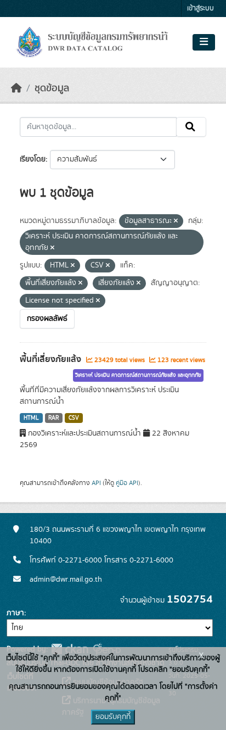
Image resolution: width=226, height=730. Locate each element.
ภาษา (15, 613)
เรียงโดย (33, 159)
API (96, 483)
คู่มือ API (127, 483)
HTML (31, 418)
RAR (53, 418)
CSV (74, 418)
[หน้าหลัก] (16, 88)
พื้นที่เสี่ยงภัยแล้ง (51, 359)
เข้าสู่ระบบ (200, 8)
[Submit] (191, 127)
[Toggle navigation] (204, 42)
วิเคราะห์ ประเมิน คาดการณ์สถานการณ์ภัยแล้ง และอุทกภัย (138, 375)
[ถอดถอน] (176, 221)
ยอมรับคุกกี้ (113, 716)
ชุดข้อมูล (52, 88)
